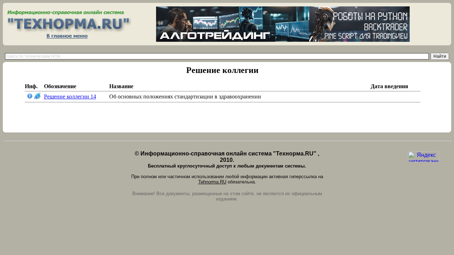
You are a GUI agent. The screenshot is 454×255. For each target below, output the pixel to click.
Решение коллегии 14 (70, 97)
